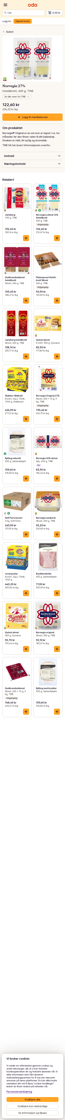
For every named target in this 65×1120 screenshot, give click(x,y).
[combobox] (25, 13)
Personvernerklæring (19, 1091)
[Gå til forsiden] (32, 5)
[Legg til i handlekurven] (26, 238)
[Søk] (5, 12)
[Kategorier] (5, 5)
